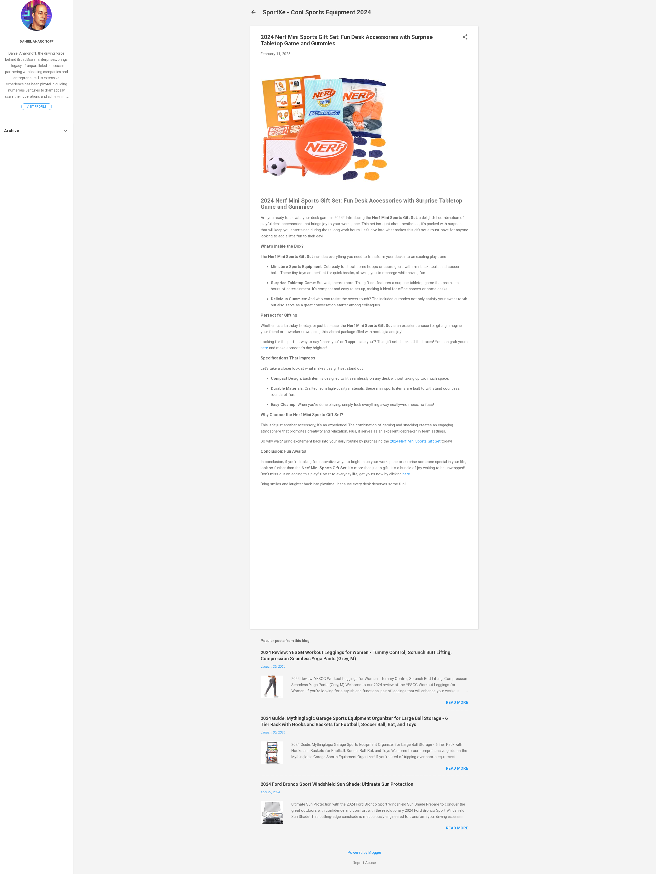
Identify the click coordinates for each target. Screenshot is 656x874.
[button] (465, 37)
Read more (457, 702)
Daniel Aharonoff (36, 41)
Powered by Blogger (364, 852)
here (264, 348)
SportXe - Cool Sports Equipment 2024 (317, 12)
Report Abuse (364, 862)
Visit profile (36, 106)
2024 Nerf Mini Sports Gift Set (415, 441)
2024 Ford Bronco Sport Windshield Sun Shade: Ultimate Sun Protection (337, 784)
